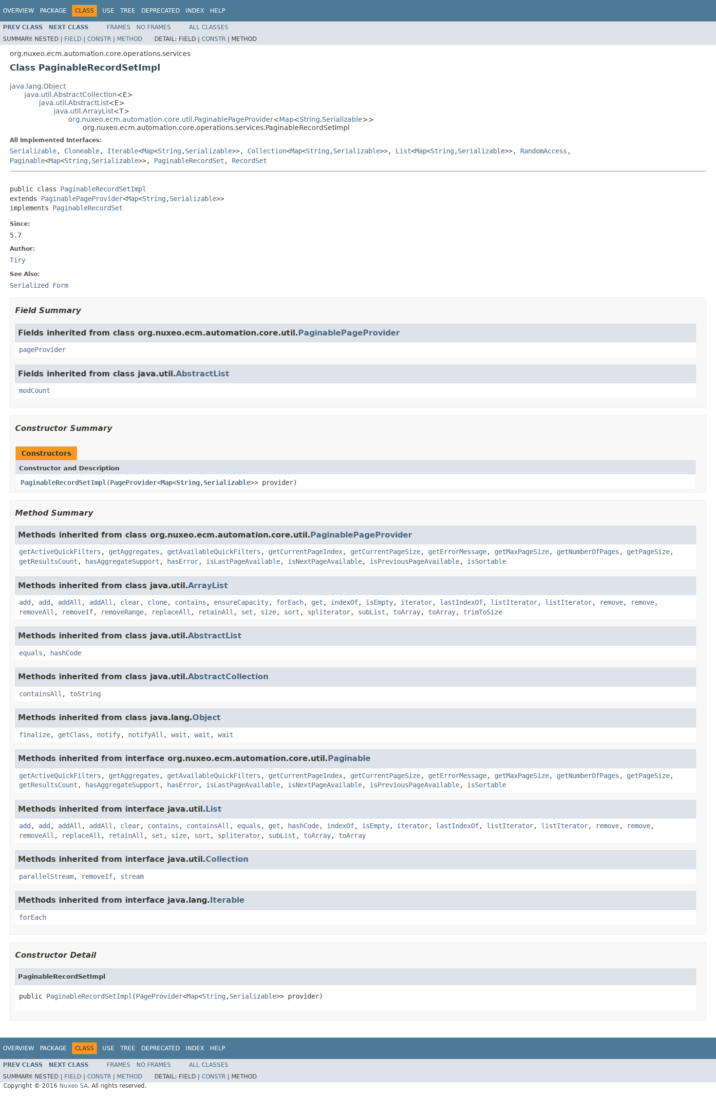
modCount (34, 390)
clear (130, 602)
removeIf (77, 612)
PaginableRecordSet (189, 161)
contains (190, 602)
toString (85, 694)
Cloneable (81, 151)
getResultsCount (48, 561)
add (25, 602)
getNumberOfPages (588, 552)
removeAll (36, 612)
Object (206, 717)
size (268, 612)
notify (108, 735)
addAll (69, 602)
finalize (34, 735)
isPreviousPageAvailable (414, 561)
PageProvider (133, 482)
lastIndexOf (461, 602)
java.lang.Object (38, 86)
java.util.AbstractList (74, 103)
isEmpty (379, 602)
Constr (99, 39)
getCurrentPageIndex (305, 552)
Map (286, 119)
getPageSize (648, 552)
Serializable (342, 119)
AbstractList (202, 373)
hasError (182, 561)
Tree (127, 10)
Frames (119, 27)
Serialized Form (39, 285)
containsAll (40, 694)
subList (371, 612)
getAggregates (134, 552)
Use (108, 10)
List (403, 151)
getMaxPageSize (521, 552)
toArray (406, 612)
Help (217, 10)
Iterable (122, 151)
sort (292, 612)
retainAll (215, 612)
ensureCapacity (241, 602)
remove (611, 602)
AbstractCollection (228, 676)
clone (157, 602)
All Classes (208, 27)
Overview (18, 10)
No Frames (153, 27)
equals (30, 653)
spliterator (328, 612)
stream (132, 876)
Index (195, 10)
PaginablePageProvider (82, 199)
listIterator (513, 602)
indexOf (344, 602)
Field (72, 39)
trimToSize (482, 612)
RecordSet (249, 161)
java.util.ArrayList (83, 111)
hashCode (65, 653)
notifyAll (145, 735)
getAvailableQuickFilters (214, 552)
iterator (416, 602)
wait (179, 735)
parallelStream (46, 876)
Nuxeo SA (73, 1085)
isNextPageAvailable (325, 561)
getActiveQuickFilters (60, 552)
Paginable (27, 161)
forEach (289, 602)
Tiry (17, 260)
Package (53, 10)
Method (129, 39)
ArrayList (208, 585)
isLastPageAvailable (243, 561)
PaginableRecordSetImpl (103, 189)
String (310, 119)
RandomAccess (543, 151)
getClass (73, 735)
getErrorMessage (457, 552)
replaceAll (170, 612)
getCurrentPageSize (385, 552)
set (247, 612)
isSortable (486, 561)
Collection (266, 151)
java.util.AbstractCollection (70, 94)
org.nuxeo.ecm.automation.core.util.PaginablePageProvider (170, 119)
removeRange (122, 612)
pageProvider (42, 349)
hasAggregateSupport (122, 561)
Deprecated (160, 10)
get (317, 602)
